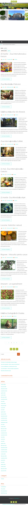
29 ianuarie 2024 (10, 228)
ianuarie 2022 (3, 430)
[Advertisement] (14, 31)
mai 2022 (2, 424)
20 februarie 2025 (10, 114)
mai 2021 (2, 441)
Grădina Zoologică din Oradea (12, 313)
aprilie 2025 (3, 393)
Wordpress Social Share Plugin (8, 504)
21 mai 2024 (9, 174)
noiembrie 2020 (4, 449)
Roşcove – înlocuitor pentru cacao (14, 254)
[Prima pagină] (0, 44)
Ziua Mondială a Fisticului (11, 84)
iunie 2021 (3, 439)
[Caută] (18, 354)
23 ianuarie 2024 (10, 286)
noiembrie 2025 (4, 390)
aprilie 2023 (3, 411)
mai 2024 (2, 401)
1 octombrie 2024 (10, 144)
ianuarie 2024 (3, 405)
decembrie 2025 (4, 388)
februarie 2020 (4, 456)
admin (9, 50)
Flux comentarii (4, 491)
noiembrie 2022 (4, 418)
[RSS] (16, 1)
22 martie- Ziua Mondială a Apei (13, 197)
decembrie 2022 (4, 416)
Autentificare (3, 486)
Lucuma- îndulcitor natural (11, 225)
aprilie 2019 (3, 464)
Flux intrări (3, 488)
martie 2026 (3, 384)
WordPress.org (4, 493)
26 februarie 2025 (10, 87)
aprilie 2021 (3, 443)
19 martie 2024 (9, 200)
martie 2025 (3, 395)
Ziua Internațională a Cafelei (12, 141)
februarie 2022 (4, 428)
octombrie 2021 (4, 435)
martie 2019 (3, 466)
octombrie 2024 (4, 399)
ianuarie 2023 (3, 414)
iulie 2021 (3, 437)
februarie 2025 (4, 397)
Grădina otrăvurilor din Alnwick (13, 112)
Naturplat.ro (16, 498)
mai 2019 (2, 462)
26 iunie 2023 (9, 316)
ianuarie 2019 (3, 470)
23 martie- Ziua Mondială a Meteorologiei (9, 362)
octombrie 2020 (4, 451)
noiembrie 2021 (4, 433)
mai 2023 (2, 409)
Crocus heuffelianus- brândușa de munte (9, 366)
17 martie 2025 (9, 59)
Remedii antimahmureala (6, 370)
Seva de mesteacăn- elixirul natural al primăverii (10, 364)
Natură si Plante (5, 4)
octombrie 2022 (4, 420)
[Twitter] (14, 1)
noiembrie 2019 (4, 458)
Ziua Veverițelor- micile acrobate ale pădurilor (10, 368)
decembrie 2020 (4, 447)
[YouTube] (12, 1)
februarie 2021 (4, 445)
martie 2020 (3, 454)
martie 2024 (3, 403)
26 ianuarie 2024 (10, 257)
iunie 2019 (3, 460)
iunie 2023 (3, 407)
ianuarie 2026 (3, 386)
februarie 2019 (4, 468)
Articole (15, 59)
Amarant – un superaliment (11, 284)
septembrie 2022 (4, 422)
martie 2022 (3, 426)
